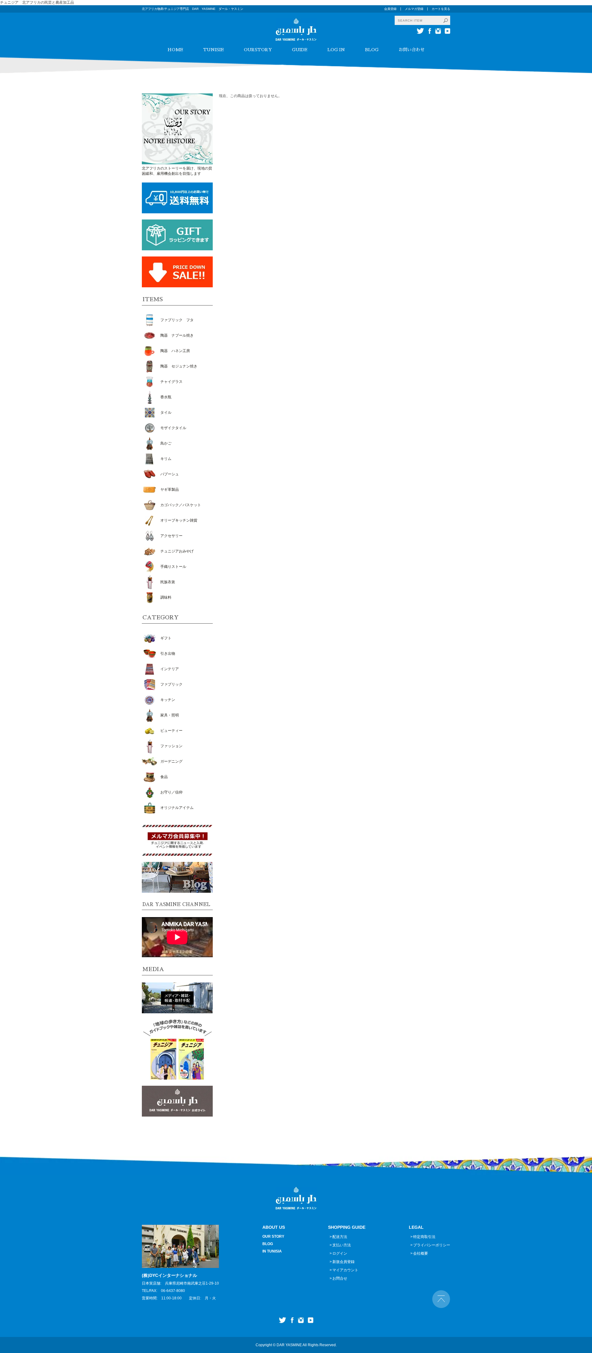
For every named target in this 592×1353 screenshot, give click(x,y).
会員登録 (390, 8)
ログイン (339, 1253)
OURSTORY (258, 49)
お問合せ (339, 1278)
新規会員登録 (343, 1262)
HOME (175, 49)
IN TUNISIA (272, 1251)
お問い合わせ (412, 49)
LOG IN (336, 49)
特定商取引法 (424, 1237)
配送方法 (339, 1237)
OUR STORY (273, 1236)
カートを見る (441, 8)
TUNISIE (213, 49)
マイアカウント (345, 1270)
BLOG (372, 49)
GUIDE (299, 49)
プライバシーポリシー (431, 1245)
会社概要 (420, 1253)
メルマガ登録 (414, 8)
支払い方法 (341, 1245)
